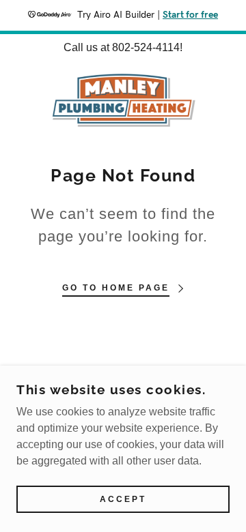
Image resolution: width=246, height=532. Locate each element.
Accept (123, 499)
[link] (123, 99)
